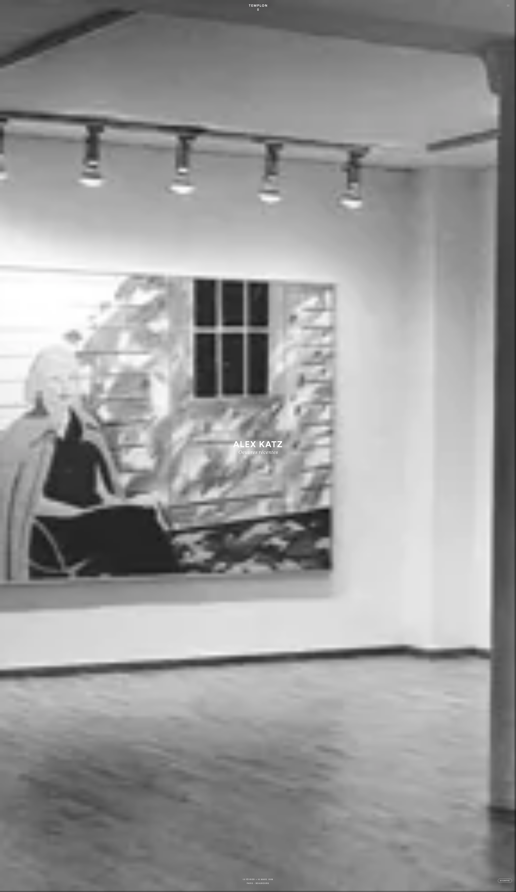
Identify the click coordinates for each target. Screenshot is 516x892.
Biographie (505, 881)
